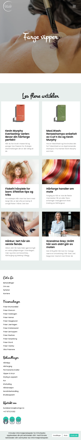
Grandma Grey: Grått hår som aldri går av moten (60, 244)
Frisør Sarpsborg (10, 339)
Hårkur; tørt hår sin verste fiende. (17, 242)
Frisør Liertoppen (10, 331)
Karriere (6, 293)
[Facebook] (5, 419)
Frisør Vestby (8, 346)
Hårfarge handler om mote (60, 190)
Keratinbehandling (10, 391)
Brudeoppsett (9, 395)
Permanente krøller (11, 370)
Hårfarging (7, 366)
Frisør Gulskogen (10, 314)
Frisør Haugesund (10, 321)
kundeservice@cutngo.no (13, 408)
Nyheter (6, 290)
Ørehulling (7, 384)
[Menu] (74, 6)
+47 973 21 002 (9, 411)
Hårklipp (6, 363)
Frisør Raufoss (9, 335)
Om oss (6, 286)
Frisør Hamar (8, 317)
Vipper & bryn (9, 373)
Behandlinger (8, 283)
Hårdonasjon (8, 387)
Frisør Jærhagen (10, 324)
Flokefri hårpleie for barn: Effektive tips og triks (19, 191)
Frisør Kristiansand (10, 328)
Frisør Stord (8, 342)
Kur (4, 380)
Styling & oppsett (10, 377)
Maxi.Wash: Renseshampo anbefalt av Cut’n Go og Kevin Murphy (61, 135)
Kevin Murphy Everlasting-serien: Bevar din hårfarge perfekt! (17, 135)
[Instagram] (12, 419)
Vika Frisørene (9, 349)
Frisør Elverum (9, 310)
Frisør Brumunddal (10, 307)
